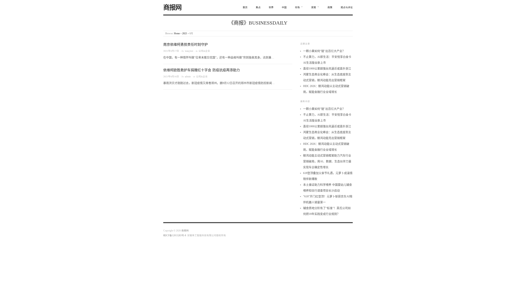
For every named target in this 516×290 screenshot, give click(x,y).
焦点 (258, 7)
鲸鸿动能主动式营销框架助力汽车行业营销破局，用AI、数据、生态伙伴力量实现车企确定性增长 (327, 161)
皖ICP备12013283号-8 (174, 235)
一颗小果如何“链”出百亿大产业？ (324, 51)
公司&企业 (204, 50)
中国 (284, 7)
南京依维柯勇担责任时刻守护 (185, 45)
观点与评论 (347, 7)
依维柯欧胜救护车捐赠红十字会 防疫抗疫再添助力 (201, 70)
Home (177, 33)
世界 (271, 7)
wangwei (189, 50)
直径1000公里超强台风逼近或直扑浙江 (327, 68)
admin (188, 76)
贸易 (313, 7)
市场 (297, 7)
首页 (245, 7)
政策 (330, 7)
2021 (184, 33)
